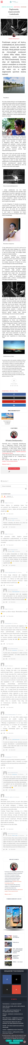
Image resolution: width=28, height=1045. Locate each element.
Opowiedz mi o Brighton (16, 936)
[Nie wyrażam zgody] (23, 1039)
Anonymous (14, 650)
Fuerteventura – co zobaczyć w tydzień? (7, 422)
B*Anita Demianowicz (14, 38)
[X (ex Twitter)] (7, 989)
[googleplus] (16, 989)
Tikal (17, 391)
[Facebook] (7, 979)
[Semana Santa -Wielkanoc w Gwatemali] (9, 957)
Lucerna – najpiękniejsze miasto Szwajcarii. (13, 1029)
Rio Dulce (12, 391)
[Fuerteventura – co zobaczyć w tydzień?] (7, 416)
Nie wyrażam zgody (17, 1040)
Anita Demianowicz (16, 739)
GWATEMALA (17, 7)
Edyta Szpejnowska (16, 591)
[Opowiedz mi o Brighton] (9, 937)
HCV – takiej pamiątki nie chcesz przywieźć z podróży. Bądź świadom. (17, 950)
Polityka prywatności (14, 1042)
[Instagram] (16, 979)
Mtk (13, 520)
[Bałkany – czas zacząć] (9, 963)
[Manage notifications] (24, 1042)
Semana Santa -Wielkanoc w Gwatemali (16, 957)
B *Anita (14, 999)
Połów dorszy (16, 942)
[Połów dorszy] (9, 944)
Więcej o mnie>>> (6, 464)
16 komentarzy (18, 16)
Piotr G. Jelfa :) (15, 835)
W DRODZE (23, 7)
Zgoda (8, 1040)
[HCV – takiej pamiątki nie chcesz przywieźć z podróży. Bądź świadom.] (9, 950)
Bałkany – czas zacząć (17, 961)
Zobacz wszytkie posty (14, 468)
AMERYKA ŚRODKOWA (7, 7)
